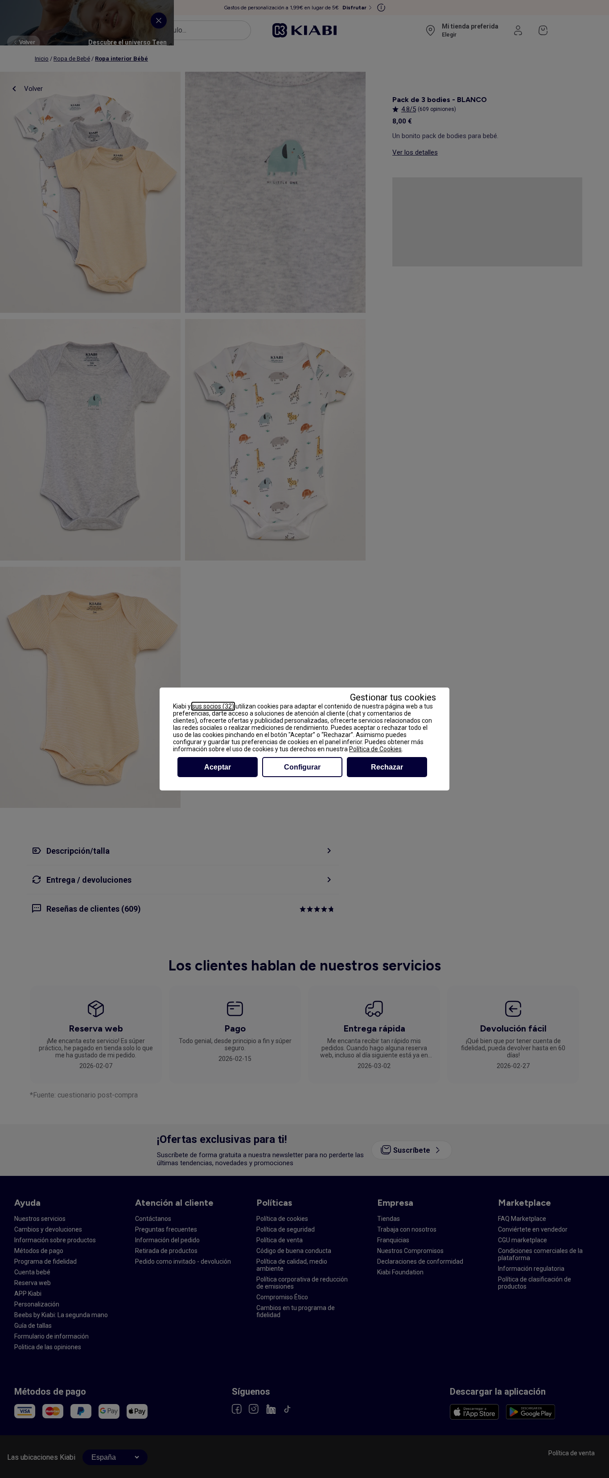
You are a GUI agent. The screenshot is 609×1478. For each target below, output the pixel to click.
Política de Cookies (375, 749)
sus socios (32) (213, 706)
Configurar (302, 767)
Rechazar (387, 767)
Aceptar (217, 767)
